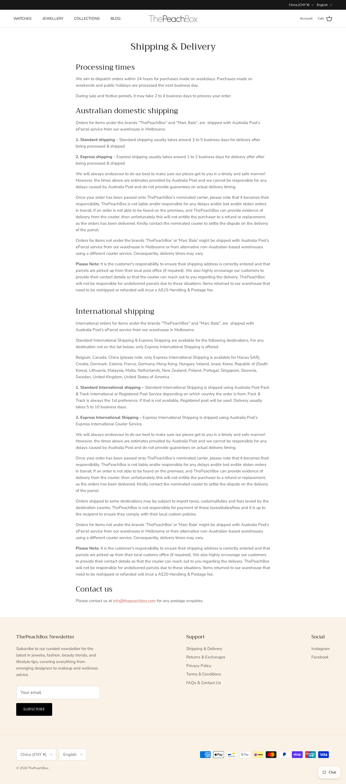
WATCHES (23, 18)
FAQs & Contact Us (203, 682)
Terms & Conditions (203, 674)
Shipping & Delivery (204, 648)
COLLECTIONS (87, 18)
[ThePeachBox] (173, 18)
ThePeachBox (38, 768)
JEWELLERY (52, 18)
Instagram (320, 648)
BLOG (116, 18)
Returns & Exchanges (205, 657)
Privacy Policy (198, 665)
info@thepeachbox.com (134, 600)
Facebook (320, 657)
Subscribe (34, 709)
